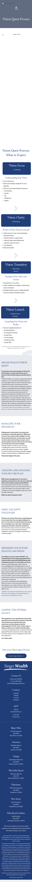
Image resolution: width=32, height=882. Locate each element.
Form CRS (16, 714)
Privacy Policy (12, 877)
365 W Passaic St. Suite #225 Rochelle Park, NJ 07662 (16, 804)
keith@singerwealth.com (18, 683)
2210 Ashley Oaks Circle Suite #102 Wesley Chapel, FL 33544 (16, 762)
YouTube (16, 697)
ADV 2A (16, 709)
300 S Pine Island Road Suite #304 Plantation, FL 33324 (16, 790)
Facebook (16, 693)
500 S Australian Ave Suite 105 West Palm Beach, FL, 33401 (16, 776)
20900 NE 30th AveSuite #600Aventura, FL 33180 (16, 748)
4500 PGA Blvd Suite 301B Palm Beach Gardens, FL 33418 (16, 819)
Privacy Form (16, 717)
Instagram (16, 700)
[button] (16, 656)
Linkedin (16, 695)
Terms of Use (19, 877)
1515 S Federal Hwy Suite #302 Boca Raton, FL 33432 (16, 733)
